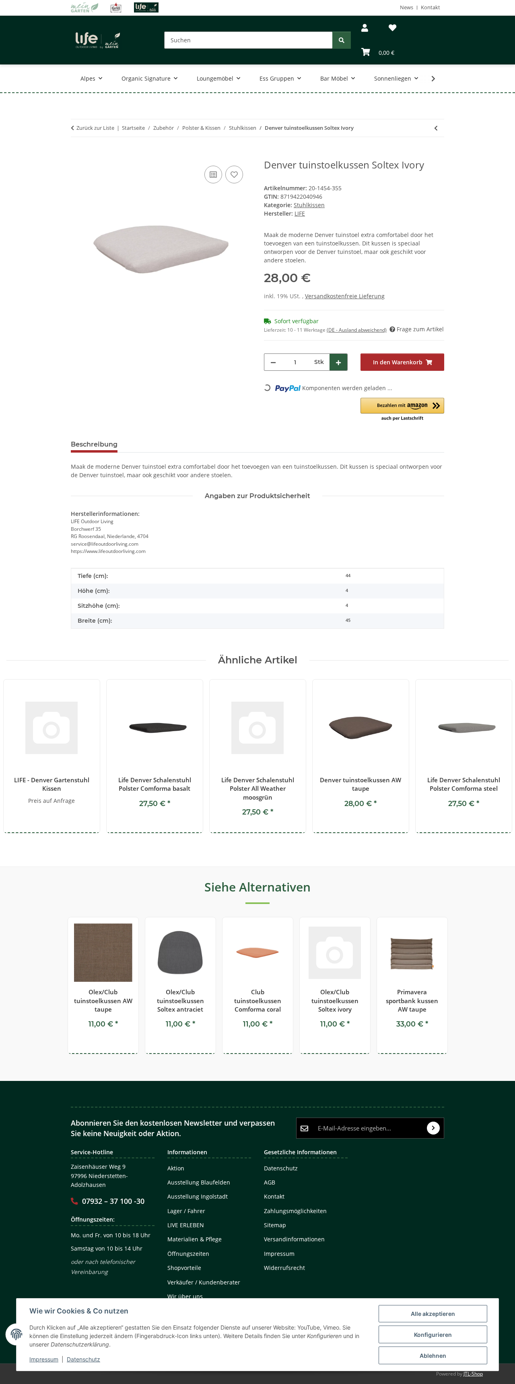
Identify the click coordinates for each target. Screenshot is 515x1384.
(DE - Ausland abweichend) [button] (357, 329)
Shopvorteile (184, 1268)
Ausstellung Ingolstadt (197, 1196)
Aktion (175, 1168)
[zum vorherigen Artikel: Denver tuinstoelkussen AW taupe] (436, 128)
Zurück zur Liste (95, 127)
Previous (20, 757)
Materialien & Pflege (194, 1239)
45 (348, 620)
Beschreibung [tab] (94, 444)
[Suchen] (341, 40)
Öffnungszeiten (188, 1253)
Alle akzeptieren (433, 1313)
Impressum (43, 1359)
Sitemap (275, 1225)
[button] (364, 28)
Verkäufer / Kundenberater (203, 1282)
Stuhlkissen (309, 205)
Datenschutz (83, 1359)
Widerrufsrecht (284, 1268)
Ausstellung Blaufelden (198, 1182)
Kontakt (430, 7)
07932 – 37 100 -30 (113, 1201)
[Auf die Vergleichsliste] (213, 174)
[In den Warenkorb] (77, 154)
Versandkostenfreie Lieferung (345, 296)
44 (348, 575)
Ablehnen (433, 1355)
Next (495, 757)
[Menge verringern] (273, 362)
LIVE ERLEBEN (185, 1225)
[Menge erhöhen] (338, 362)
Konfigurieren (433, 1334)
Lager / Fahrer (186, 1211)
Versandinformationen (294, 1239)
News (406, 7)
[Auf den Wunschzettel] (234, 174)
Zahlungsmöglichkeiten (295, 1211)
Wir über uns (185, 1296)
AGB (269, 1182)
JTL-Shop (473, 1373)
